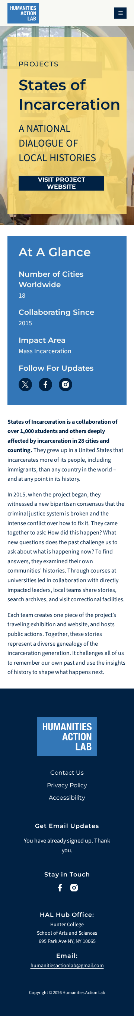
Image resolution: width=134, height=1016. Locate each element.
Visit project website (61, 183)
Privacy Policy (67, 785)
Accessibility (67, 797)
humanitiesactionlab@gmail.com (67, 965)
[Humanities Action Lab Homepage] (23, 16)
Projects (38, 64)
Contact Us (67, 772)
